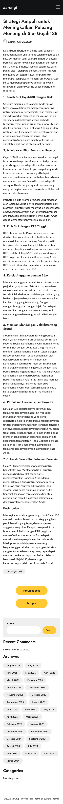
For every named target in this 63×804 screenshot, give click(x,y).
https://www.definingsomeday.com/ (23, 107)
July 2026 (33, 665)
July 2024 (33, 746)
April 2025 (12, 716)
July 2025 (12, 709)
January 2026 (14, 687)
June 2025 (30, 709)
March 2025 (32, 716)
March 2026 (13, 680)
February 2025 (14, 724)
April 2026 (49, 672)
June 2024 (12, 753)
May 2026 (30, 672)
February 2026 (35, 680)
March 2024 (13, 760)
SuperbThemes (51, 798)
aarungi (10, 7)
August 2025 (38, 702)
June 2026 (12, 672)
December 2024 (15, 731)
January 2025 (37, 724)
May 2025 (49, 709)
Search (10, 623)
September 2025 (15, 702)
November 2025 (15, 694)
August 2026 (13, 665)
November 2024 (39, 731)
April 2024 (49, 753)
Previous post (31, 590)
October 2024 (14, 738)
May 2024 (30, 753)
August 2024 (13, 746)
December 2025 (37, 687)
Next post (31, 603)
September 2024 (38, 738)
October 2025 (39, 694)
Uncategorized (14, 571)
